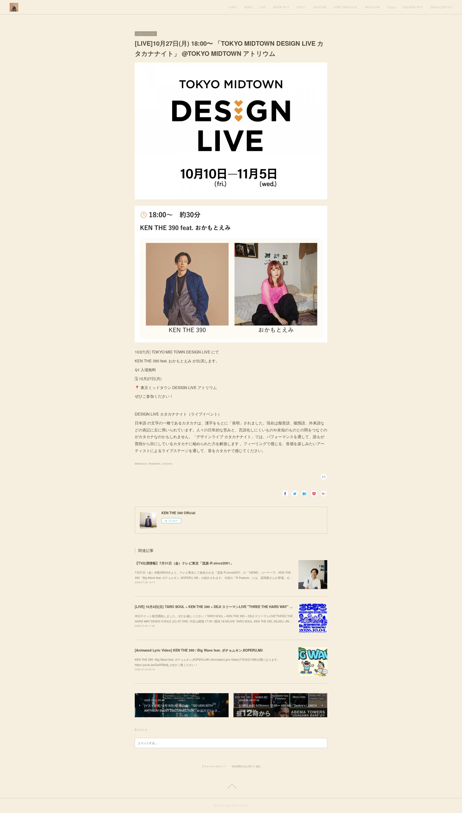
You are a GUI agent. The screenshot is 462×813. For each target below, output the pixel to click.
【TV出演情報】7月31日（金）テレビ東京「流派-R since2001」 (184, 563)
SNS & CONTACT (441, 7)
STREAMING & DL (346, 7)
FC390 (391, 7)
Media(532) (141, 463)
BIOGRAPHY (281, 7)
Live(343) (167, 463)
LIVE (263, 7)
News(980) (154, 463)
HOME (232, 7)
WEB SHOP (372, 7)
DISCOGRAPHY (413, 7)
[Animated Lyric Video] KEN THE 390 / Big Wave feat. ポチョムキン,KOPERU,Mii (199, 650)
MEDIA (301, 7)
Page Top (231, 786)
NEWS (248, 7)
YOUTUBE (320, 7)
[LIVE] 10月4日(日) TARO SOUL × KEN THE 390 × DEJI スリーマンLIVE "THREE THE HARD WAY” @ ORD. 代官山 (224, 606)
